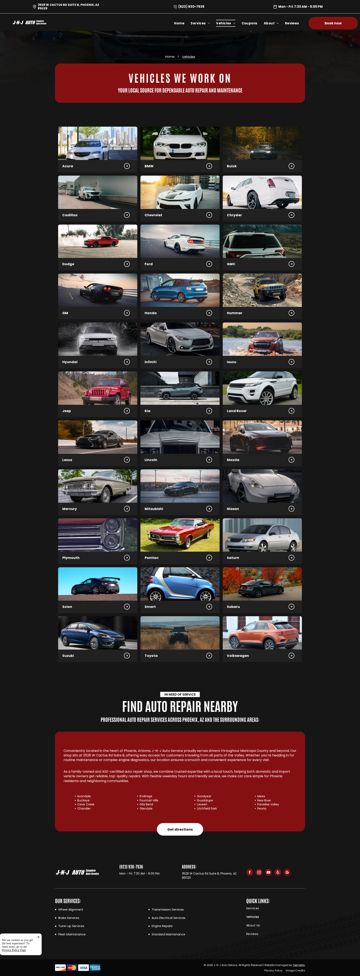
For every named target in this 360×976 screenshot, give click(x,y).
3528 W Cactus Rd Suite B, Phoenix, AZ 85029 (68, 6)
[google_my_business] (287, 873)
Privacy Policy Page (14, 950)
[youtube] (268, 873)
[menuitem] (182, 23)
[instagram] (259, 873)
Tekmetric (299, 965)
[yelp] (277, 873)
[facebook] (249, 873)
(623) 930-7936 (191, 6)
